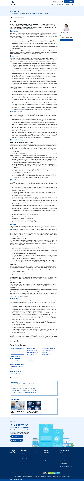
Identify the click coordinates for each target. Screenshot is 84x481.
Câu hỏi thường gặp (47, 452)
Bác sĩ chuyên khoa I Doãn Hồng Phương (34, 13)
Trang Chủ (52, 4)
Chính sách (62, 452)
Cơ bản (12, 17)
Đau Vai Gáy (44, 352)
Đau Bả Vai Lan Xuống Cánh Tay (48, 350)
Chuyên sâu (17, 17)
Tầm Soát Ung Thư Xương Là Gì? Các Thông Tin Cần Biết (22, 383)
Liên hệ (72, 4)
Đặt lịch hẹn (70, 1)
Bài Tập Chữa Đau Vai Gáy (16, 373)
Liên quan (22, 17)
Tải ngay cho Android (17, 440)
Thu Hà (16, 13)
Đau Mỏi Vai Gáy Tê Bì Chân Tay (48, 348)
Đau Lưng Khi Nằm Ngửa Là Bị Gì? (17, 352)
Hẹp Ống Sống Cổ (14, 360)
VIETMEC (13, 3)
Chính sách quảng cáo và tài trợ (66, 466)
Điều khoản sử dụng (63, 455)
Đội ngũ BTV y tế (63, 469)
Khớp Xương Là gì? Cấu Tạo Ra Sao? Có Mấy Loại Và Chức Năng (24, 390)
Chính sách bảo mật (63, 460)
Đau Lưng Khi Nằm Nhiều (15, 356)
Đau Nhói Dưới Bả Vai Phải (32, 350)
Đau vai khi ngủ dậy (30, 354)
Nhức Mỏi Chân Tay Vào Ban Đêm (17, 354)
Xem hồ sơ (66, 39)
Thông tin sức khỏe (59, 4)
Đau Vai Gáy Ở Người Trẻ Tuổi (32, 352)
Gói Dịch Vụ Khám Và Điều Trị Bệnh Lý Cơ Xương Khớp (33, 412)
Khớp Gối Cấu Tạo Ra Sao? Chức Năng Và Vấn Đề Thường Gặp (23, 392)
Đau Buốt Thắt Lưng (31, 348)
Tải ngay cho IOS (17, 436)
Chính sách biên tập (63, 463)
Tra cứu (67, 4)
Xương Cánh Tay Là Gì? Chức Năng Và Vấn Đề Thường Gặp (23, 386)
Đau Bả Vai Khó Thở (46, 354)
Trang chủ (12, 8)
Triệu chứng (17, 8)
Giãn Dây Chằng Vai (30, 360)
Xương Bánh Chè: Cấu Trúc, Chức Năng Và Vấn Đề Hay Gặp (23, 388)
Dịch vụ (45, 455)
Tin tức (45, 460)
